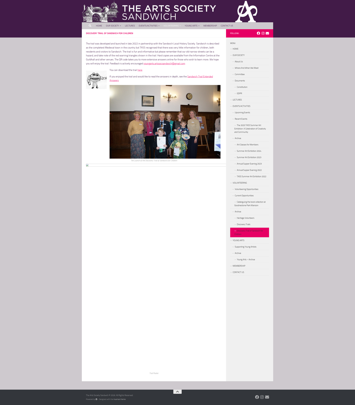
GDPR (239, 93)
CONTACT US (227, 25)
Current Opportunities (244, 195)
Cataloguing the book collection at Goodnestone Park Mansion (250, 204)
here (140, 70)
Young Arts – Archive (246, 259)
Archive (238, 138)
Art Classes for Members (247, 144)
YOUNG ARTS (191, 25)
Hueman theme (120, 399)
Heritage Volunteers (245, 218)
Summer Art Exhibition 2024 (249, 151)
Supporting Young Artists (245, 247)
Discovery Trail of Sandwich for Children (248, 232)
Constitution (242, 87)
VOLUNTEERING (171, 25)
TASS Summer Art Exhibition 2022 (251, 176)
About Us (239, 61)
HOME (99, 25)
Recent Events (241, 119)
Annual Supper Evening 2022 (249, 170)
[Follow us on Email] (267, 33)
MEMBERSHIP (210, 25)
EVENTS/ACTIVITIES (148, 25)
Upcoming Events (242, 112)
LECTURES (130, 25)
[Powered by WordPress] (96, 399)
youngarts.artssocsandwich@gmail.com (164, 63)
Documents (240, 80)
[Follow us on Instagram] (263, 33)
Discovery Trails (243, 224)
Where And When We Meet (246, 68)
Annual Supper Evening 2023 (249, 163)
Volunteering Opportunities (246, 189)
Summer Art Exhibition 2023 (249, 157)
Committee (240, 74)
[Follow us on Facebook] (258, 33)
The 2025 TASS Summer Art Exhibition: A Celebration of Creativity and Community (250, 128)
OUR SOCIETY (112, 25)
